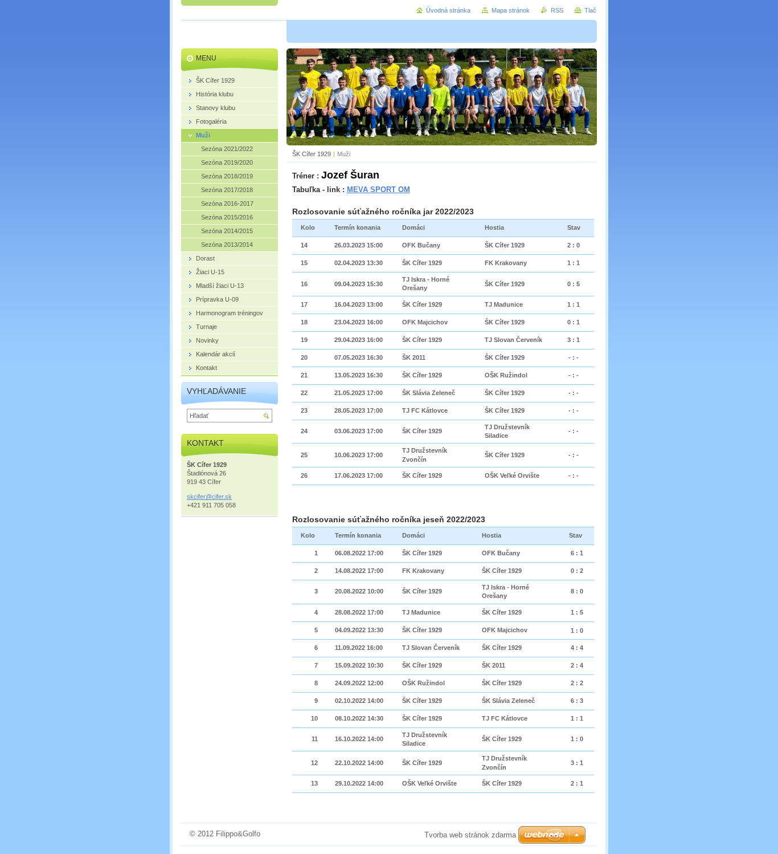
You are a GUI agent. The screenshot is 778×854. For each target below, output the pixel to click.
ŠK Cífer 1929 (311, 154)
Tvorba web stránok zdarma (470, 835)
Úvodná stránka (448, 10)
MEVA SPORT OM (378, 189)
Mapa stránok (511, 10)
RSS (557, 10)
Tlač (590, 10)
